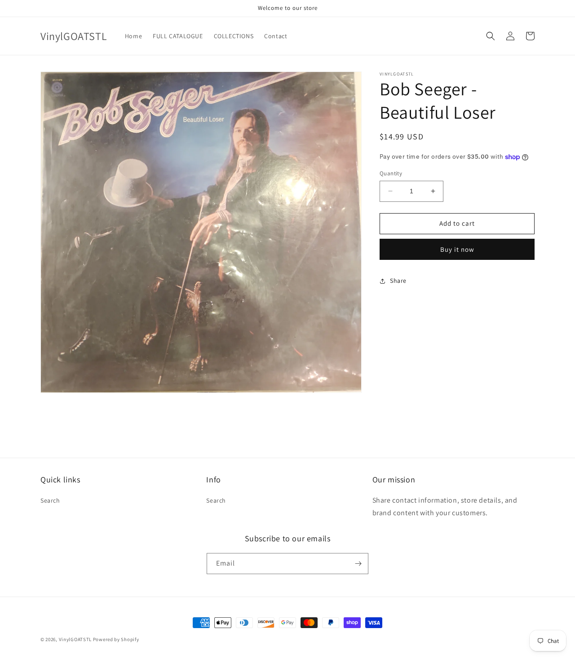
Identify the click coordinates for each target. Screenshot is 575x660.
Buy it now (457, 249)
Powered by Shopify (116, 639)
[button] (490, 36)
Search (50, 500)
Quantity (391, 173)
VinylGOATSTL (75, 639)
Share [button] (398, 280)
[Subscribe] (358, 563)
